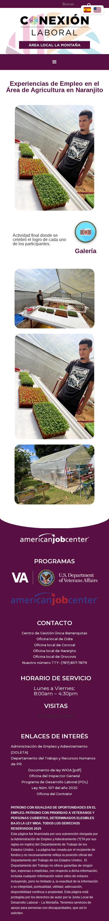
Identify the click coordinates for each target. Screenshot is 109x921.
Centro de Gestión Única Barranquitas (54, 633)
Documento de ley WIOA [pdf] (54, 770)
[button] (54, 62)
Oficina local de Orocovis (54, 657)
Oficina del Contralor (54, 794)
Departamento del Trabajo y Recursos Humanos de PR (53, 761)
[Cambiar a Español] (87, 9)
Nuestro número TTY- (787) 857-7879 (54, 663)
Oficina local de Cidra (55, 639)
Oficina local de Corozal (54, 645)
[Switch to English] (97, 9)
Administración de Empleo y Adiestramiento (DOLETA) (49, 749)
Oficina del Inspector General (54, 776)
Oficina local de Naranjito (54, 651)
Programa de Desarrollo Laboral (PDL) (54, 782)
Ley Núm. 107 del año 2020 (54, 788)
